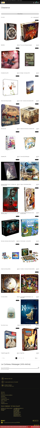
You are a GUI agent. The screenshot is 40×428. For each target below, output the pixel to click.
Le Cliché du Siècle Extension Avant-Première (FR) (27, 213)
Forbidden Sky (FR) (4, 72)
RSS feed (18, 422)
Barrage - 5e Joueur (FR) (25, 72)
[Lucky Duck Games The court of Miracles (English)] (29, 31)
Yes (29, 426)
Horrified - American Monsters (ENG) (27, 268)
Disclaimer (3, 396)
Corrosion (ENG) (4, 296)
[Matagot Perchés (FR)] (10, 115)
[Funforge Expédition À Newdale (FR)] (29, 311)
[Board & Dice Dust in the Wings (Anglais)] (10, 87)
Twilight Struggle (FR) (5, 353)
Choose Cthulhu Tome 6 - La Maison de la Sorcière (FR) (8, 185)
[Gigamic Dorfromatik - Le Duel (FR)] (29, 227)
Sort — (32, 17)
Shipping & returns (5, 399)
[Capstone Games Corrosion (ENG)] (10, 283)
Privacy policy (4, 397)
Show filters (20, 13)
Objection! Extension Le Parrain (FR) (27, 128)
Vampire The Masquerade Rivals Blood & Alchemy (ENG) (9, 213)
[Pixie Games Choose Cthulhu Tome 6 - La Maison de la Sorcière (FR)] (10, 171)
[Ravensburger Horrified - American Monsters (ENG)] (29, 255)
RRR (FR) (2, 45)
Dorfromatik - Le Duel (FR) (25, 241)
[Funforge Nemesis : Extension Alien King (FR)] (10, 227)
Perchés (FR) (3, 128)
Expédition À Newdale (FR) (25, 325)
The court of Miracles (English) (26, 45)
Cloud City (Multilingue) (24, 156)
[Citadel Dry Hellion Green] (10, 311)
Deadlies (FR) (3, 156)
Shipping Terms (4, 403)
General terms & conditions (6, 395)
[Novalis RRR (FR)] (10, 31)
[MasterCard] (36, 425)
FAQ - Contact (4, 400)
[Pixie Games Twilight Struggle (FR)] (10, 339)
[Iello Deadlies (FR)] (10, 143)
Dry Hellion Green (4, 325)
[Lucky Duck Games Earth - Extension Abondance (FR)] (29, 87)
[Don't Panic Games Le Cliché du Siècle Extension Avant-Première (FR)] (29, 199)
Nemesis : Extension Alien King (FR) (8, 241)
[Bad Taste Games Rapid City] (29, 339)
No (31, 426)
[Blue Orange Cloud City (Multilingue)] (29, 143)
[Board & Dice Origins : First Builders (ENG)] (29, 171)
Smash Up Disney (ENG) (5, 268)
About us (3, 393)
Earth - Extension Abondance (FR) (26, 100)
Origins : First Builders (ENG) (25, 184)
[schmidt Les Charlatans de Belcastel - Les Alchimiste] (29, 283)
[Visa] (38, 425)
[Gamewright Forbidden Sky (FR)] (10, 59)
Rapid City (22, 353)
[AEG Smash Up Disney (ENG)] (10, 255)
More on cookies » (36, 426)
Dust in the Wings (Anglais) (6, 100)
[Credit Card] (34, 425)
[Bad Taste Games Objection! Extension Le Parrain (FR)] (29, 115)
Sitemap (2, 402)
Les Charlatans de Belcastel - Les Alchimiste (26, 297)
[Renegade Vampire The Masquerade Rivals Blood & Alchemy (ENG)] (10, 199)
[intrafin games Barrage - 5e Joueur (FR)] (29, 59)
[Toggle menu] (38, 3)
